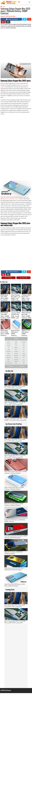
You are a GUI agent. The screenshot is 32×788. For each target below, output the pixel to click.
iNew (9, 349)
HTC (24, 357)
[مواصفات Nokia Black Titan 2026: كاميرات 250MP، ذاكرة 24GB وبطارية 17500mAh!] (26, 289)
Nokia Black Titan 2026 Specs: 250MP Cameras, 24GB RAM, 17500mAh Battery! (5, 318)
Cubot (23, 343)
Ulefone (16, 359)
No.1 (24, 351)
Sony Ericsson (8, 363)
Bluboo (16, 353)
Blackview (16, 355)
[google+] (29, 19)
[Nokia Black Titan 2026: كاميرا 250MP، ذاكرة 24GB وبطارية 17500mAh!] (5, 289)
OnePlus (8, 355)
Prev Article (9, 277)
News (3, 6)
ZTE (23, 349)
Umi (23, 363)
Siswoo (8, 361)
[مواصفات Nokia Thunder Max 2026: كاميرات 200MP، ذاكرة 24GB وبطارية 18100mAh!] (16, 306)
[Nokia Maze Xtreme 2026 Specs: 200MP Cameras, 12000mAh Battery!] (5, 324)
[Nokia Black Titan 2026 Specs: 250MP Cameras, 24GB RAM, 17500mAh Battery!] (5, 306)
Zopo (16, 345)
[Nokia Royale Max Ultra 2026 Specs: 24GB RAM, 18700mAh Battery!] (16, 561)
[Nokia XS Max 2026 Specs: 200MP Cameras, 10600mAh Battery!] (16, 324)
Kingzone (8, 357)
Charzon (16, 361)
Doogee (8, 343)
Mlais (24, 353)
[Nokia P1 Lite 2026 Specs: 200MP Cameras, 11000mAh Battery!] (26, 324)
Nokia (8, 353)
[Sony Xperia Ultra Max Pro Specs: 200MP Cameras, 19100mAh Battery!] (16, 529)
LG (23, 359)
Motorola (8, 351)
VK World (16, 351)
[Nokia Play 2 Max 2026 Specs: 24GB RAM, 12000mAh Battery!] (16, 577)
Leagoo (16, 357)
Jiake (24, 347)
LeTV (24, 361)
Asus (24, 345)
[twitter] (24, 19)
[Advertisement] (16, 45)
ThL (8, 347)
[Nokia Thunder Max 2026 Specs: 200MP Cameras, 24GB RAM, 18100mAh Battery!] (26, 306)
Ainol (16, 349)
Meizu (16, 343)
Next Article (22, 277)
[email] (7, 22)
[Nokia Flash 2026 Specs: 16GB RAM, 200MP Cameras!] (16, 513)
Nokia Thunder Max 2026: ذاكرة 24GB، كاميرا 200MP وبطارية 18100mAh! (16, 298)
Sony (16, 363)
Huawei (8, 345)
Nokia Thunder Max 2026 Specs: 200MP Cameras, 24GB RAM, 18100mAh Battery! (26, 318)
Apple (8, 359)
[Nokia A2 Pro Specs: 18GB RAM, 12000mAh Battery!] (16, 545)
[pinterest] (3, 22)
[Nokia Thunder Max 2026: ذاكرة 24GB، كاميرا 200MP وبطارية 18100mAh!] (16, 289)
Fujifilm (24, 355)
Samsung (16, 347)
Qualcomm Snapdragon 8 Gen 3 (10, 198)
